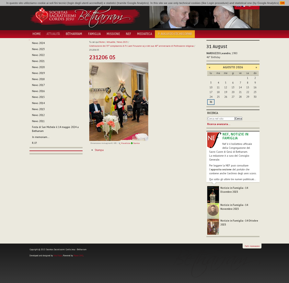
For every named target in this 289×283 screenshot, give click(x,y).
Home (36, 34)
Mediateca (144, 34)
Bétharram (74, 34)
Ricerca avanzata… (218, 124)
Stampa (99, 150)
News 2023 (122, 42)
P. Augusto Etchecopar (175, 34)
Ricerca (212, 113)
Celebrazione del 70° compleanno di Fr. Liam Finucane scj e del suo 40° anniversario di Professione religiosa (141, 46)
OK (282, 3)
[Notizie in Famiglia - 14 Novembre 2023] (213, 210)
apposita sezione (221, 169)
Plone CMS (78, 255)
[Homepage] (85, 15)
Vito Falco (57, 255)
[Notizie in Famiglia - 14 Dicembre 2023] (213, 194)
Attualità (53, 34)
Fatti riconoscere (252, 246)
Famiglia (94, 34)
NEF (128, 34)
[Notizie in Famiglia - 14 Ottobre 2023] (213, 226)
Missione (113, 34)
